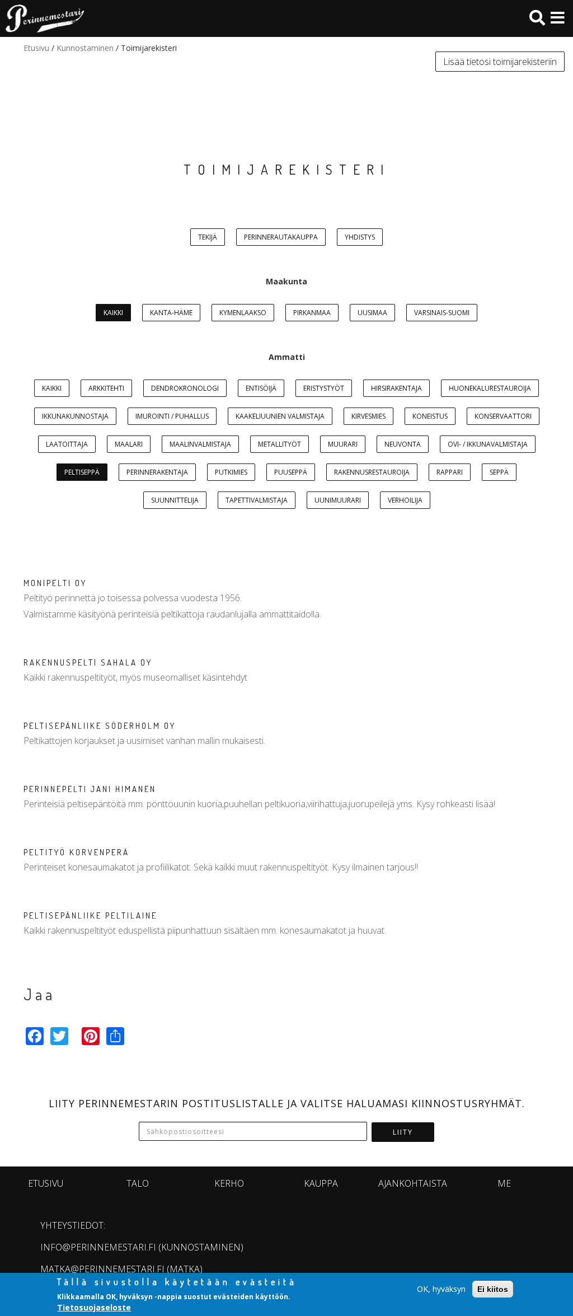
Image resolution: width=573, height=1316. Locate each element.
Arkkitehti (106, 388)
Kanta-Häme (171, 312)
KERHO (229, 1183)
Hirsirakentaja (396, 388)
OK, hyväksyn (441, 1289)
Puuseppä (290, 472)
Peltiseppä (82, 472)
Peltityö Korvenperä (76, 852)
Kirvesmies (368, 416)
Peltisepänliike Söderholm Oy (100, 725)
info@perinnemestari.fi (98, 1247)
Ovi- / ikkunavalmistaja (488, 444)
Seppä (499, 472)
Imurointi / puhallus (172, 416)
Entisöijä (261, 388)
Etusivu (36, 48)
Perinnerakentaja (157, 472)
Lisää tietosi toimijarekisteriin (500, 61)
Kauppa (321, 1183)
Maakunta (286, 281)
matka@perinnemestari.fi (102, 1269)
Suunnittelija (175, 500)
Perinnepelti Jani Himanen (90, 789)
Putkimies (231, 472)
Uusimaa (372, 312)
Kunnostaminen (85, 48)
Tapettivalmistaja (257, 500)
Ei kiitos (492, 1289)
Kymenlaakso (242, 312)
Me (504, 1183)
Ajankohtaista (412, 1183)
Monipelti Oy (55, 583)
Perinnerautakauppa (281, 237)
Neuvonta (402, 444)
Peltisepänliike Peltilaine (90, 915)
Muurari (343, 444)
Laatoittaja (67, 444)
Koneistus (430, 416)
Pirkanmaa (312, 312)
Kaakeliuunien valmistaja (280, 416)
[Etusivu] (42, 18)
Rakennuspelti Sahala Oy (88, 662)
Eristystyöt (323, 388)
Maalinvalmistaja (200, 444)
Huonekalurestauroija (490, 388)
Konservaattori (503, 416)
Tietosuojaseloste (94, 1307)
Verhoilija (405, 500)
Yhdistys (360, 237)
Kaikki (113, 312)
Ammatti (287, 357)
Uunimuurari (337, 500)
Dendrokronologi (185, 388)
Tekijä (207, 237)
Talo (137, 1183)
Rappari (449, 472)
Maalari (129, 444)
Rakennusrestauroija (372, 472)
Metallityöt (279, 444)
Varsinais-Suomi (441, 312)
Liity (403, 1132)
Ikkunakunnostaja (75, 416)
